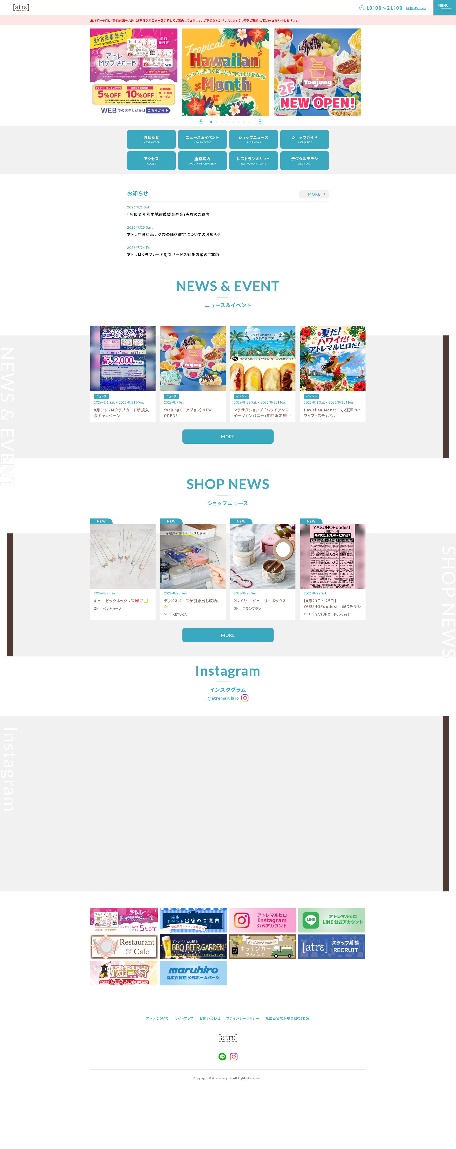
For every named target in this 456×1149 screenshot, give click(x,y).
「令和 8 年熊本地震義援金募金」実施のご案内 (168, 214)
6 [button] (239, 122)
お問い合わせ (210, 1018)
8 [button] (250, 122)
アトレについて (157, 1018)
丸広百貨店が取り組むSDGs (287, 1018)
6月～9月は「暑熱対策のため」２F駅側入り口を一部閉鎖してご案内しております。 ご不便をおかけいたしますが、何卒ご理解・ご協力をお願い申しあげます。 (197, 20)
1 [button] (211, 122)
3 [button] (222, 122)
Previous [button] (201, 121)
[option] (136, 72)
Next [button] (260, 121)
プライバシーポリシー (242, 1018)
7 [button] (244, 122)
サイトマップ (184, 1018)
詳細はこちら (416, 7)
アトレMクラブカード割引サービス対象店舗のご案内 (173, 254)
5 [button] (233, 122)
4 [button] (228, 122)
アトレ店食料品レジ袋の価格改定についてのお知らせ (174, 234)
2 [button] (217, 122)
